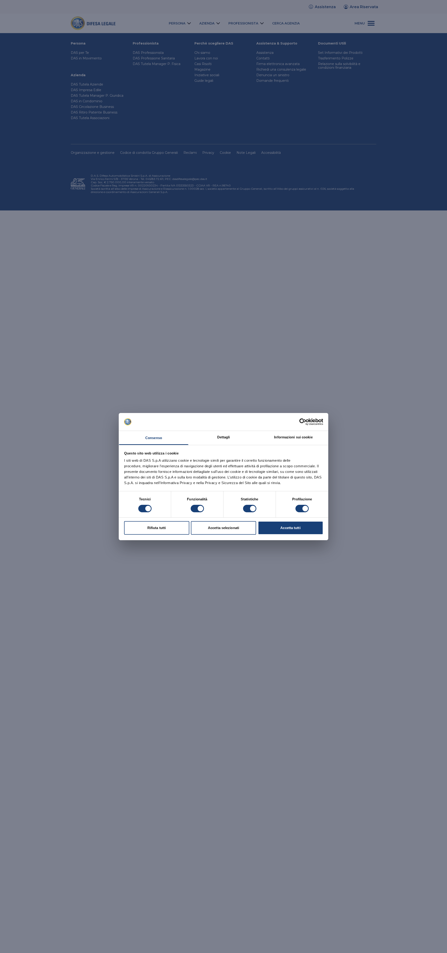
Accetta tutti (290, 528)
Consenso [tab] (153, 438)
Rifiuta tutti (156, 528)
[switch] (197, 508)
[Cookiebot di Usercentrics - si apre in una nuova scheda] (302, 421)
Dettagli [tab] (223, 437)
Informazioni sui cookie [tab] (293, 437)
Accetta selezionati (223, 528)
